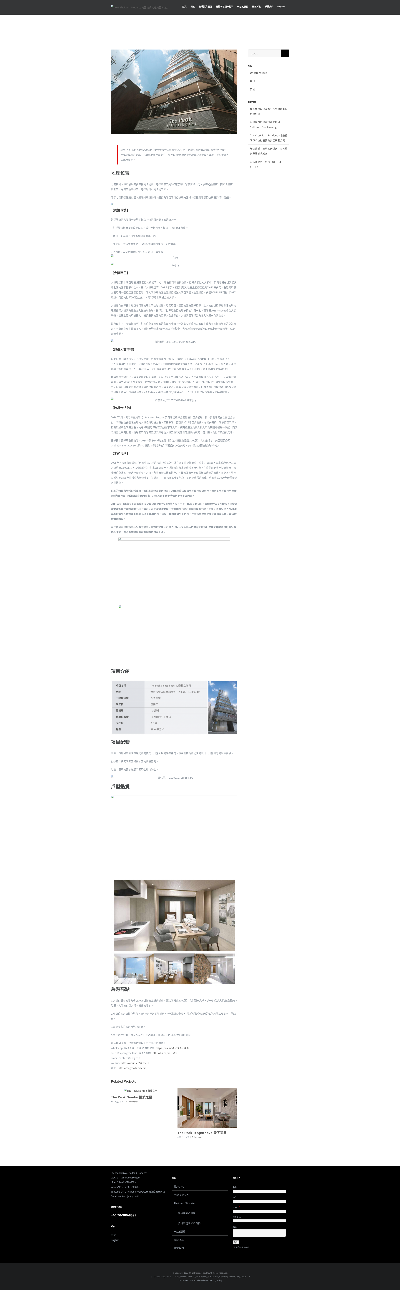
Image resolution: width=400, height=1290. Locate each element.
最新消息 (179, 1240)
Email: (236, 1206)
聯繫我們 (179, 1248)
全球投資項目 (181, 1195)
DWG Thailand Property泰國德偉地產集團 (143, 1191)
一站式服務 (180, 1231)
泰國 (252, 89)
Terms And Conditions (199, 1280)
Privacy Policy (216, 1280)
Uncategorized (258, 73)
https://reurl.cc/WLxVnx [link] (135, 1063)
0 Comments (132, 1101)
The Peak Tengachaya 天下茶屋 (202, 1133)
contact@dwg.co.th (128, 1196)
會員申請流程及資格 (189, 1223)
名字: (235, 1187)
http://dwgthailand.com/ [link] (132, 1068)
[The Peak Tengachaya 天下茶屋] (207, 1108)
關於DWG (179, 1186)
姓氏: (235, 1196)
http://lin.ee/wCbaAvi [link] (164, 1053)
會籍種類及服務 (186, 1213)
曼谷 (252, 81)
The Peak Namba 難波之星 (131, 1097)
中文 (113, 1235)
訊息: (235, 1226)
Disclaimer (183, 1280)
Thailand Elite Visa (184, 1203)
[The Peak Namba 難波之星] (141, 1090)
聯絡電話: (237, 1216)
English (115, 1240)
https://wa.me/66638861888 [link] (172, 1048)
